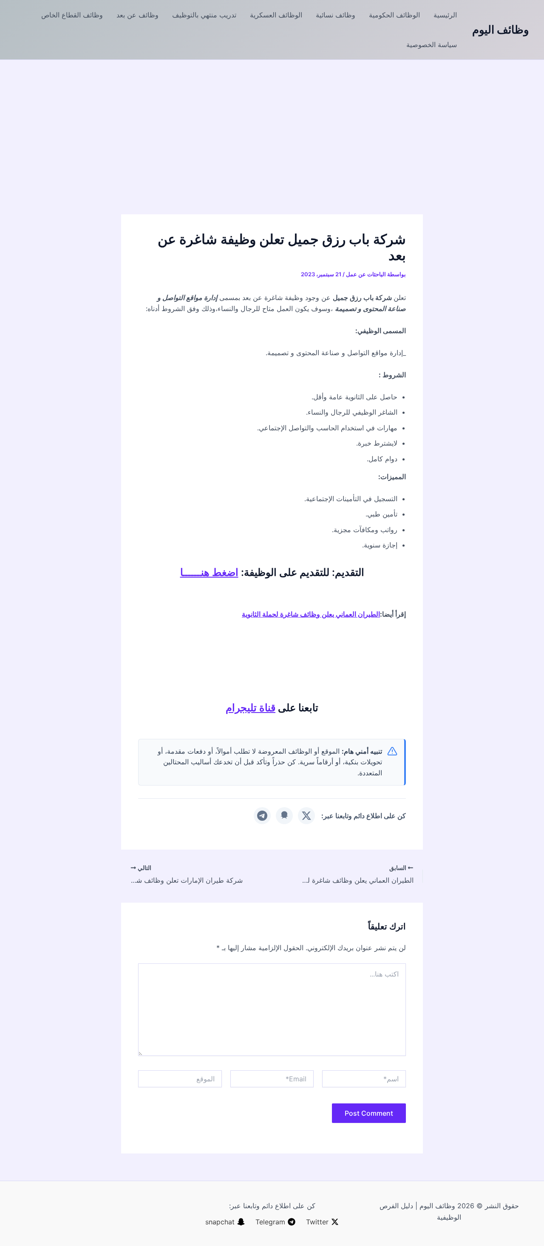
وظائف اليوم (500, 29)
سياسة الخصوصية (431, 44)
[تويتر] (306, 815)
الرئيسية (445, 15)
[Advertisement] (272, 123)
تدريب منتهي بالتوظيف (204, 15)
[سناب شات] (284, 815)
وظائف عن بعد (137, 15)
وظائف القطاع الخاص (72, 15)
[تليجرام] (262, 815)
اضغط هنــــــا (209, 572)
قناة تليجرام (250, 708)
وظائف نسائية (335, 15)
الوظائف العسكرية (276, 15)
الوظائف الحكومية (394, 15)
